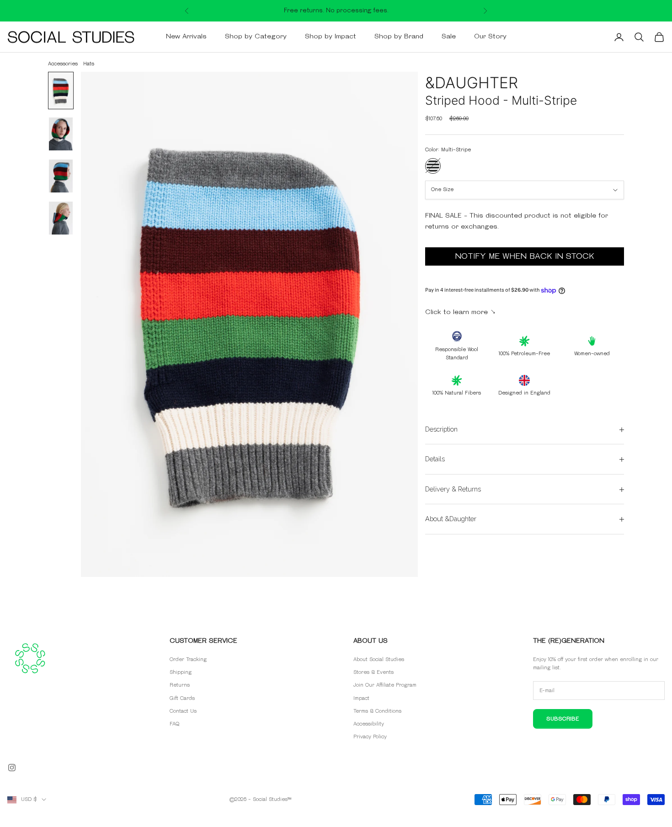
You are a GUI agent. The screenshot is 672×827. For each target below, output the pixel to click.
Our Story (490, 36)
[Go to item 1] (61, 90)
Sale (449, 36)
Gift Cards (182, 698)
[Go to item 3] (61, 176)
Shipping (181, 672)
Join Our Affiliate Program (384, 685)
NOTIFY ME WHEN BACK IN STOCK (524, 256)
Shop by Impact (330, 36)
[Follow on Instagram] (11, 767)
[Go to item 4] (61, 218)
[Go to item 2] (61, 134)
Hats (88, 63)
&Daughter (471, 82)
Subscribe (562, 719)
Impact (361, 698)
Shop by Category (256, 36)
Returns (180, 685)
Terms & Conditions (377, 711)
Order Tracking (188, 659)
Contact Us (183, 711)
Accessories (63, 63)
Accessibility (368, 723)
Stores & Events (373, 672)
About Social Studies (378, 659)
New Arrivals (186, 36)
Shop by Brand (398, 36)
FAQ (174, 723)
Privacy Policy (370, 736)
